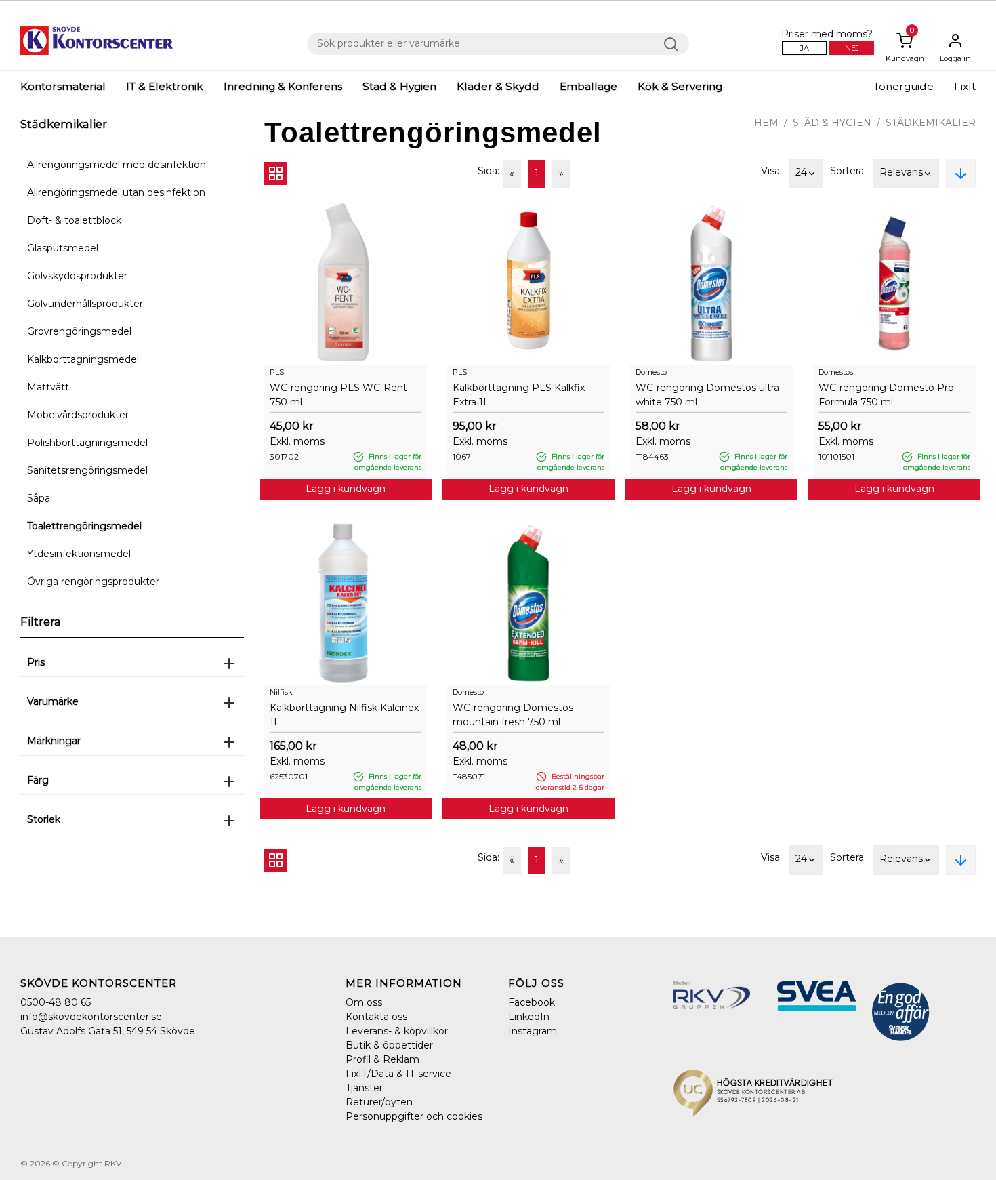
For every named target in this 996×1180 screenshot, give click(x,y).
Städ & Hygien (399, 86)
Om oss (364, 1002)
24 (801, 172)
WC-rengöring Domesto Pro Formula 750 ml (886, 395)
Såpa (38, 498)
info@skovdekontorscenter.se (91, 1017)
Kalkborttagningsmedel (83, 359)
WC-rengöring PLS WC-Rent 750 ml (338, 395)
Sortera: (848, 171)
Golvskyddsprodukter (77, 276)
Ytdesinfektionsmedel (79, 554)
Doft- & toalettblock (74, 220)
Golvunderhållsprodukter (85, 304)
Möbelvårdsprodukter (78, 415)
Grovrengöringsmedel (79, 331)
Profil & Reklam (382, 1059)
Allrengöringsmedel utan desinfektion (116, 192)
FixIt (965, 86)
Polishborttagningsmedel (87, 442)
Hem (766, 123)
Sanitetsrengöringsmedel (87, 470)
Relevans (901, 172)
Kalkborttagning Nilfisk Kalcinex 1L (344, 714)
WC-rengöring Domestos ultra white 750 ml (707, 395)
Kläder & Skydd (498, 86)
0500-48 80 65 (55, 1002)
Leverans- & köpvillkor (397, 1031)
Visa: (771, 171)
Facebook (531, 1002)
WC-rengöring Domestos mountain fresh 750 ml (513, 714)
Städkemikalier (931, 123)
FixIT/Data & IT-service (398, 1073)
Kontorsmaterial (63, 86)
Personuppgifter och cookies (414, 1116)
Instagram (532, 1031)
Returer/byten (379, 1102)
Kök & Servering (680, 86)
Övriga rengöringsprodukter (93, 581)
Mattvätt (48, 387)
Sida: (488, 171)
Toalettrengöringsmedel (84, 526)
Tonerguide (903, 86)
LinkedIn (528, 1017)
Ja (804, 48)
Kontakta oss (376, 1017)
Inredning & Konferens (283, 86)
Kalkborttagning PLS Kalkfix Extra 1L (519, 395)
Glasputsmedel (62, 248)
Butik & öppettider (389, 1045)
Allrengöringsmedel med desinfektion (116, 165)
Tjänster (364, 1088)
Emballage (588, 86)
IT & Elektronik (164, 86)
